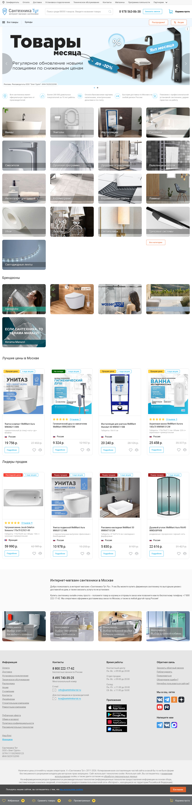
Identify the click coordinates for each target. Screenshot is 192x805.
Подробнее (12, 450)
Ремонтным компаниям (14, 707)
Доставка (37, 2)
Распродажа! (158, 22)
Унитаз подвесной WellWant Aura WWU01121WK (69, 529)
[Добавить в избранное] (34, 450)
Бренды (29, 22)
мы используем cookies (71, 789)
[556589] (131, 553)
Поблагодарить (164, 672)
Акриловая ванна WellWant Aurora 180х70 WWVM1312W (166, 425)
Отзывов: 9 (26, 523)
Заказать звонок (152, 11)
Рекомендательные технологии (17, 727)
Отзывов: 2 (75, 419)
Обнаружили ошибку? (167, 679)
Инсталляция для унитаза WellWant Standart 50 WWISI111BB (118, 425)
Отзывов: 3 (171, 419)
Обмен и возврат (10, 719)
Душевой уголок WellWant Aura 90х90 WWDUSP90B (167, 529)
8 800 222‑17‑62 (63, 668)
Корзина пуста (182, 11)
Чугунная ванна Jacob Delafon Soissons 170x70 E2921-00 (19, 528)
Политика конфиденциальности (18, 723)
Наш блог (7, 735)
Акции (181, 22)
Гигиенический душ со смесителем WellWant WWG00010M (70, 425)
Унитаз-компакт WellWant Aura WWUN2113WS (20, 425)
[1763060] (179, 553)
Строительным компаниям (15, 703)
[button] (94, 87)
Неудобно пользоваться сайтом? (173, 683)
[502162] (82, 553)
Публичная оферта (11, 715)
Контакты (107, 2)
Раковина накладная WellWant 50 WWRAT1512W (117, 529)
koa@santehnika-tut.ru (69, 698)
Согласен (178, 789)
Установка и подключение (57, 2)
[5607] (34, 553)
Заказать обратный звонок (170, 668)
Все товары (12, 22)
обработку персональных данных (120, 776)
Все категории (155, 242)
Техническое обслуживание (86, 2)
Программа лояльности (139, 2)
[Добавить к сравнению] (40, 450)
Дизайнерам (8, 699)
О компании (8, 691)
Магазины (120, 2)
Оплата (26, 2)
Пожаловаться (164, 676)
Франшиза (7, 739)
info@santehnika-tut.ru (69, 690)
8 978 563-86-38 (130, 11)
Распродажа (8, 683)
